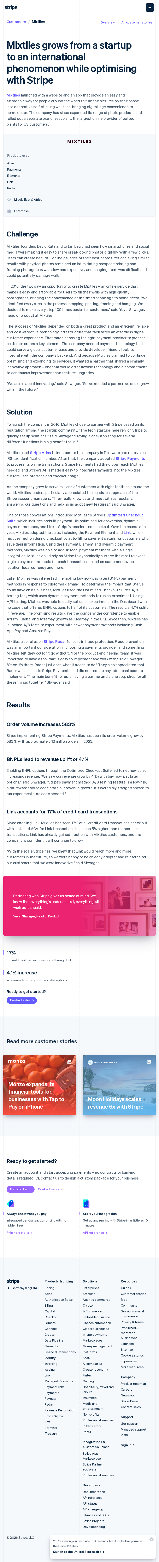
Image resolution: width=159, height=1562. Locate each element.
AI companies (92, 1363)
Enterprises (91, 1288)
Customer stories (133, 1294)
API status (90, 1503)
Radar (49, 1404)
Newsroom (129, 1395)
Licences (127, 1344)
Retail (87, 1432)
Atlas (48, 1294)
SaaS (86, 1358)
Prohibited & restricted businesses (130, 1333)
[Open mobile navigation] (150, 7)
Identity (50, 1358)
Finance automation (97, 1323)
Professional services (98, 1420)
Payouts (51, 1398)
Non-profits (91, 1414)
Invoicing (51, 1363)
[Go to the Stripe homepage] (11, 1281)
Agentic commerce (96, 1299)
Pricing (49, 1288)
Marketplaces (92, 1340)
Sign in (126, 1445)
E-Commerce (92, 1311)
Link (127, 532)
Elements (51, 1346)
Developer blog (94, 1527)
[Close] (151, 1540)
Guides (126, 1288)
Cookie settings (132, 1355)
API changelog (93, 1509)
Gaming (88, 1381)
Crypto (50, 1334)
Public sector (92, 1426)
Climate (50, 1323)
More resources (132, 1367)
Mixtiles (13, 95)
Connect (51, 1329)
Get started (19, 1189)
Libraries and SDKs (96, 1515)
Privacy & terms (132, 1322)
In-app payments (95, 1334)
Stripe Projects (93, 1521)
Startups (89, 1294)
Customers (16, 21)
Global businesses (96, 1329)
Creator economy (95, 1369)
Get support (130, 1423)
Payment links (55, 1387)
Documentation (94, 1492)
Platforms (90, 1352)
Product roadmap (133, 1383)
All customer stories (136, 22)
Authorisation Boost (59, 1299)
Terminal (51, 1428)
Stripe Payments (130, 458)
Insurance (90, 1398)
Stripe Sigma (54, 1416)
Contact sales (20, 1000)
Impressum (129, 1361)
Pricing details (18, 1232)
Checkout (52, 1317)
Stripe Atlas (40, 452)
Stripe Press (130, 1401)
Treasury (51, 1433)
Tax (47, 1422)
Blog (124, 1299)
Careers (126, 1389)
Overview (107, 22)
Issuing (50, 1369)
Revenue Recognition (60, 1410)
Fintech (88, 1375)
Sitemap (127, 1349)
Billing (49, 1305)
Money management (97, 1346)
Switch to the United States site (77, 1552)
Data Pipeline (54, 1340)
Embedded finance (96, 1317)
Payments (52, 1393)
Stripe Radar (55, 641)
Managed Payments (59, 1381)
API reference (93, 1232)
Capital (50, 1311)
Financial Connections (60, 1352)
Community (129, 1305)
